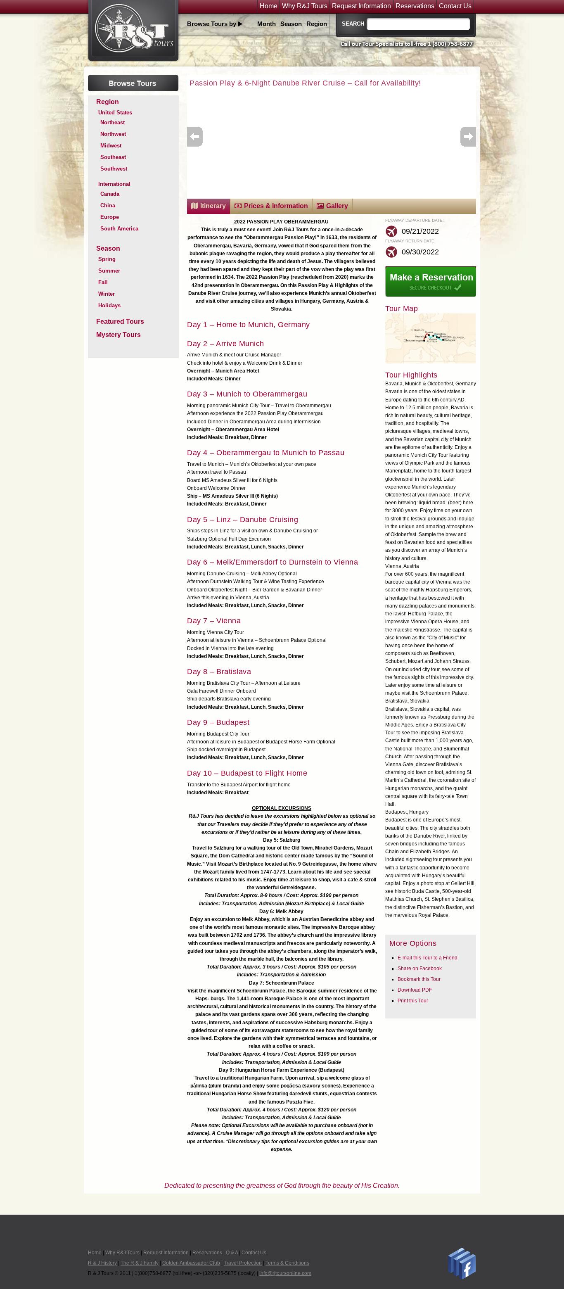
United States (115, 112)
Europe (109, 217)
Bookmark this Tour (419, 979)
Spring (107, 259)
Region (316, 24)
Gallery (337, 205)
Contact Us (455, 6)
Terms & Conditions (287, 1263)
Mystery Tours (118, 334)
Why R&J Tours (304, 6)
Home (268, 6)
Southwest (113, 169)
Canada (109, 194)
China (107, 205)
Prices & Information (276, 205)
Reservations (415, 6)
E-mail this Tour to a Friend (427, 958)
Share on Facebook (420, 968)
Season (291, 24)
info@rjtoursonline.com (285, 1273)
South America (119, 229)
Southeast (113, 157)
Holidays (109, 305)
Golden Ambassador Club (191, 1263)
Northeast (112, 122)
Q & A (232, 1253)
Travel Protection (243, 1263)
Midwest (110, 145)
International (114, 184)
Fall (103, 282)
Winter (106, 294)
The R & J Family (140, 1263)
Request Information (361, 6)
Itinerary (213, 205)
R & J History (102, 1263)
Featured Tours (120, 321)
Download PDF (415, 990)
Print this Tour (413, 1001)
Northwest (113, 134)
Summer (109, 271)
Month (266, 24)
